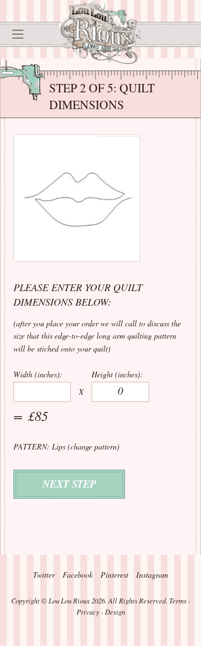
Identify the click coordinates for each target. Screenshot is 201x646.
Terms (177, 600)
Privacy (87, 611)
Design (115, 611)
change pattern (93, 446)
